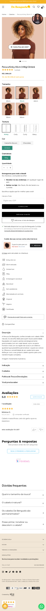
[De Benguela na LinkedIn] (20, 572)
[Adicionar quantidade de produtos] (4, 168)
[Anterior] (5, 2)
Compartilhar (10, 324)
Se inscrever (39, 565)
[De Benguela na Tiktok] (10, 572)
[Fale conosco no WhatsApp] (41, 606)
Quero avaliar (37, 397)
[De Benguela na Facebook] (13, 572)
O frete (4, 253)
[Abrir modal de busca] (34, 7)
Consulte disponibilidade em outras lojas (18, 231)
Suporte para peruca (19, 244)
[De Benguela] (20, 6)
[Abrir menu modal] (3, 7)
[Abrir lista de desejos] (38, 7)
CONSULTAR (23, 206)
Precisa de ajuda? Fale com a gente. (20, 317)
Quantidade (7, 163)
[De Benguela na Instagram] (3, 572)
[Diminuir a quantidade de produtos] (10, 168)
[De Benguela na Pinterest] (17, 572)
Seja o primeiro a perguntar (23, 451)
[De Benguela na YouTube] (6, 572)
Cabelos (11, 14)
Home (4, 14)
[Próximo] (40, 2)
